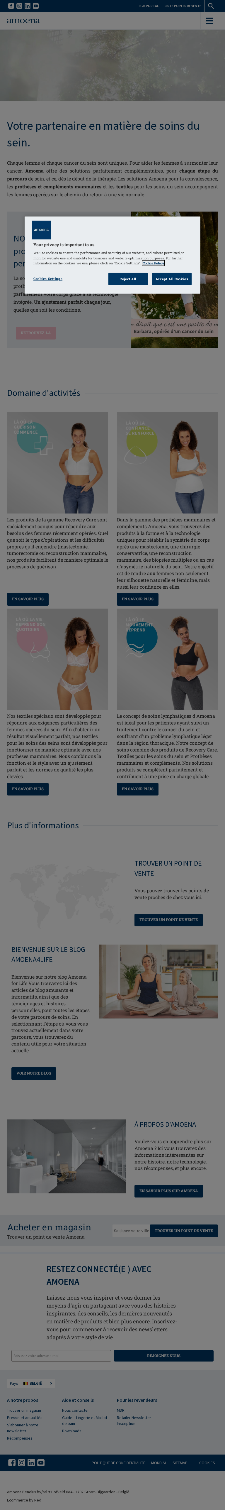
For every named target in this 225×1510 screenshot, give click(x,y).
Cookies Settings (47, 278)
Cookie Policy (153, 263)
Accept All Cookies (172, 279)
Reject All (128, 279)
